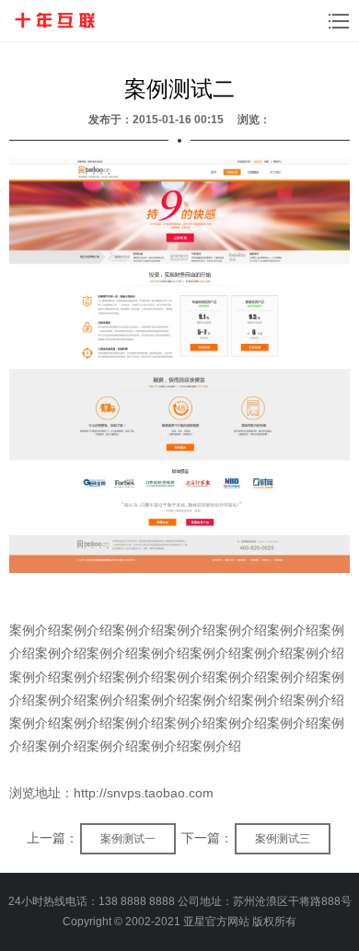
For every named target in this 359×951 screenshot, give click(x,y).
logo (53, 20)
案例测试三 (282, 838)
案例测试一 (128, 838)
